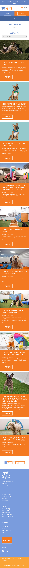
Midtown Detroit (6, 494)
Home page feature (21, 67)
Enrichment (10, 403)
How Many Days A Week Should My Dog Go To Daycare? (14, 272)
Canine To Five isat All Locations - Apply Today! (14, 2)
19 (17, 463)
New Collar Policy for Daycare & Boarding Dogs (14, 144)
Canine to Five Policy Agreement (14, 104)
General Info (10, 192)
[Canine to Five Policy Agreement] (14, 91)
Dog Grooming (6, 512)
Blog (3, 532)
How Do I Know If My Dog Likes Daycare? (13, 230)
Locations (18, 565)
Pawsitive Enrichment (8, 516)
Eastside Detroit (6, 496)
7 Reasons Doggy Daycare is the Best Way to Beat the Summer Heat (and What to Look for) (13, 187)
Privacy (14, 565)
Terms (9, 565)
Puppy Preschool (7, 514)
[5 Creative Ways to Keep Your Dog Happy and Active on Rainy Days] (14, 341)
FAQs (3, 528)
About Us (5, 522)
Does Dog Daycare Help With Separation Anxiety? (12, 311)
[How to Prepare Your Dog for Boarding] (14, 50)
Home (6, 565)
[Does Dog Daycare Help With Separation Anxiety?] (14, 299)
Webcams (5, 527)
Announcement (11, 67)
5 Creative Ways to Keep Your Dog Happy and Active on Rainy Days (14, 353)
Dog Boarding (6, 509)
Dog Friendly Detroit (8, 530)
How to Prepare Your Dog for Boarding (13, 63)
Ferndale (4, 498)
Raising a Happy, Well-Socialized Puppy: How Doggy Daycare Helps (14, 438)
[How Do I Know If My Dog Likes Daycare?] (14, 217)
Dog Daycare (6, 510)
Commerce (5, 500)
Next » (22, 463)
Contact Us (5, 486)
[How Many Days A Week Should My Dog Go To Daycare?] (14, 259)
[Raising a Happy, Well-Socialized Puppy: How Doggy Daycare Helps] (14, 426)
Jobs (3, 525)
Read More (8, 77)
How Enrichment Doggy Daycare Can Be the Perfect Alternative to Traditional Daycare (14, 398)
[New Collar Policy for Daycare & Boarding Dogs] (14, 131)
